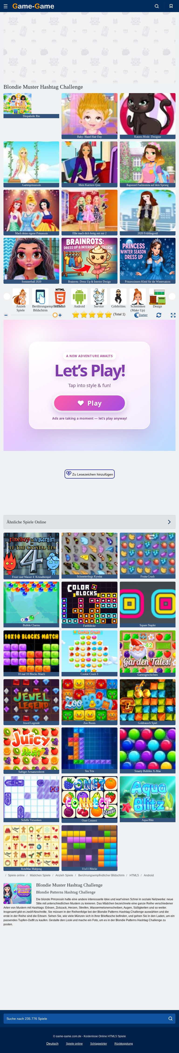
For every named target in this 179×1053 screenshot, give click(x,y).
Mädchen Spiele (40, 875)
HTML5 (134, 875)
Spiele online (16, 875)
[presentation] (6, 296)
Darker (143, 315)
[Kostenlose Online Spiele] (33, 6)
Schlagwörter (98, 1043)
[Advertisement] (46, 47)
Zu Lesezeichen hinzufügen (92, 474)
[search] (170, 1019)
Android (148, 875)
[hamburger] (5, 6)
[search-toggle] (157, 6)
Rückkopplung (123, 1043)
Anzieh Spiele (64, 875)
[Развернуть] (173, 315)
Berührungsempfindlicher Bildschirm (101, 875)
